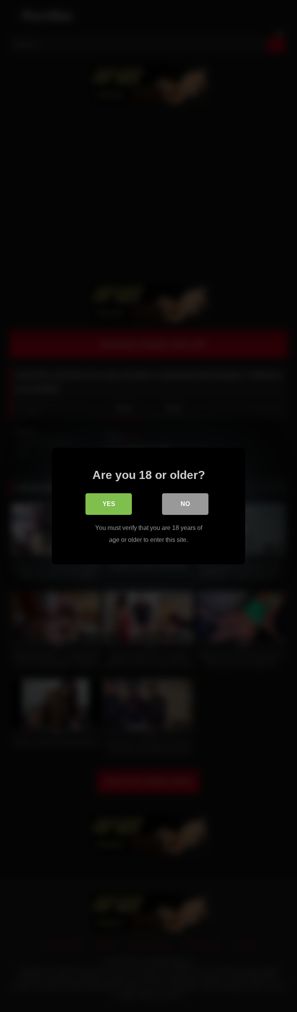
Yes (108, 504)
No (185, 504)
